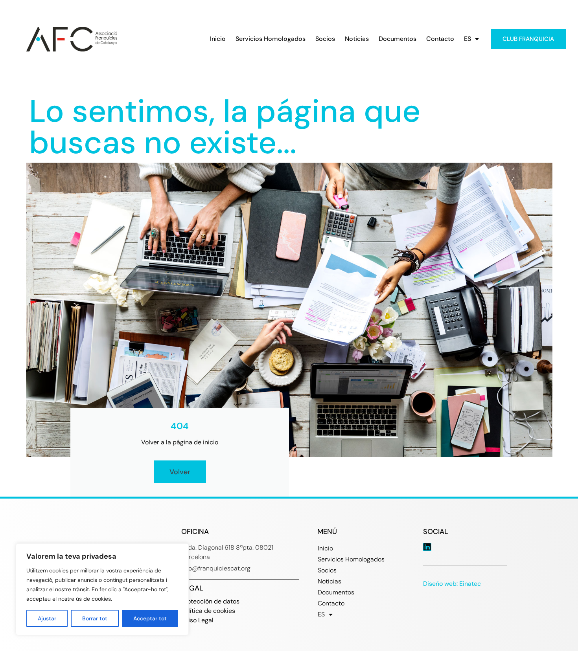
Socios (325, 39)
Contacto (440, 39)
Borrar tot (94, 618)
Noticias (357, 39)
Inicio (218, 39)
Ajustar (47, 618)
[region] (102, 589)
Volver (179, 472)
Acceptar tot (150, 618)
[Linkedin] (427, 547)
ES (467, 39)
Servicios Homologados (271, 39)
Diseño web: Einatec (452, 583)
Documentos (397, 39)
